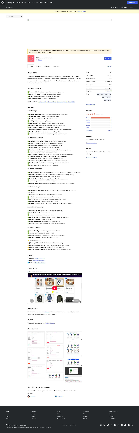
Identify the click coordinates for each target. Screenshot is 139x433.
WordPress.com (113, 411)
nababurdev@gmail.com (39, 260)
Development (56, 66)
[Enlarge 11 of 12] (80, 369)
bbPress (111, 416)
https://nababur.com (40, 262)
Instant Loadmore (51, 102)
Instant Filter (71, 102)
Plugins (33, 416)
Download (108, 58)
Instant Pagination (62, 102)
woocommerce (107, 100)
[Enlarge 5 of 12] (61, 347)
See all (109, 130)
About (7, 411)
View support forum (91, 143)
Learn (58, 411)
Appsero (47, 312)
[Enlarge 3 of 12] (43, 367)
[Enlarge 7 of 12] (61, 374)
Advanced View (90, 104)
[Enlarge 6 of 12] (61, 361)
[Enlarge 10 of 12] (80, 359)
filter (103, 97)
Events (84, 414)
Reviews (38, 66)
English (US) (108, 91)
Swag (85, 418)
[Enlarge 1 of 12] (43, 333)
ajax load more (100, 94)
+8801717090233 (40, 258)
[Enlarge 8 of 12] (80, 333)
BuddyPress (112, 418)
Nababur (40, 60)
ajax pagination (108, 94)
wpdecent (60, 396)
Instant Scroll (42, 102)
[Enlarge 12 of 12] (80, 378)
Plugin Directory (9, 7)
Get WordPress (132, 2)
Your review (89, 130)
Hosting (7, 416)
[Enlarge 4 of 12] (61, 333)
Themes (33, 414)
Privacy (7, 418)
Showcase (34, 411)
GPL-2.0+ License (49, 323)
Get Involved (86, 411)
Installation (47, 66)
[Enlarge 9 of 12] (80, 343)
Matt (110, 414)
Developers (60, 416)
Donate (85, 416)
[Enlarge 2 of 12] (43, 349)
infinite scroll (108, 97)
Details (31, 66)
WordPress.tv (61, 418)
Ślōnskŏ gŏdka (23, 425)
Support (109, 66)
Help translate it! (82, 11)
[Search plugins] (21, 16)
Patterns (34, 418)
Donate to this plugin (91, 157)
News (7, 414)
